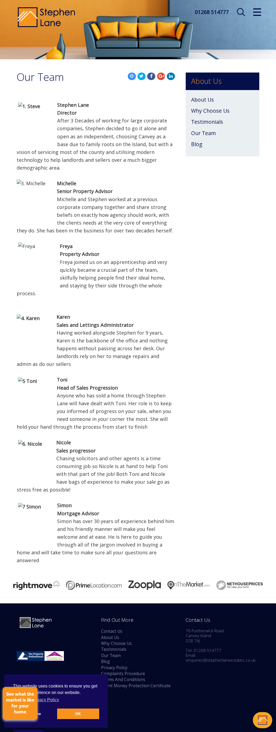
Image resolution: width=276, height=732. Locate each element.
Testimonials (207, 121)
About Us (202, 99)
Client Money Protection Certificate (136, 686)
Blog (196, 144)
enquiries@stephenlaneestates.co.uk (221, 660)
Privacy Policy (114, 668)
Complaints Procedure (123, 673)
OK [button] (78, 714)
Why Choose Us (210, 110)
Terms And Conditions (123, 679)
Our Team (203, 133)
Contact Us (111, 631)
